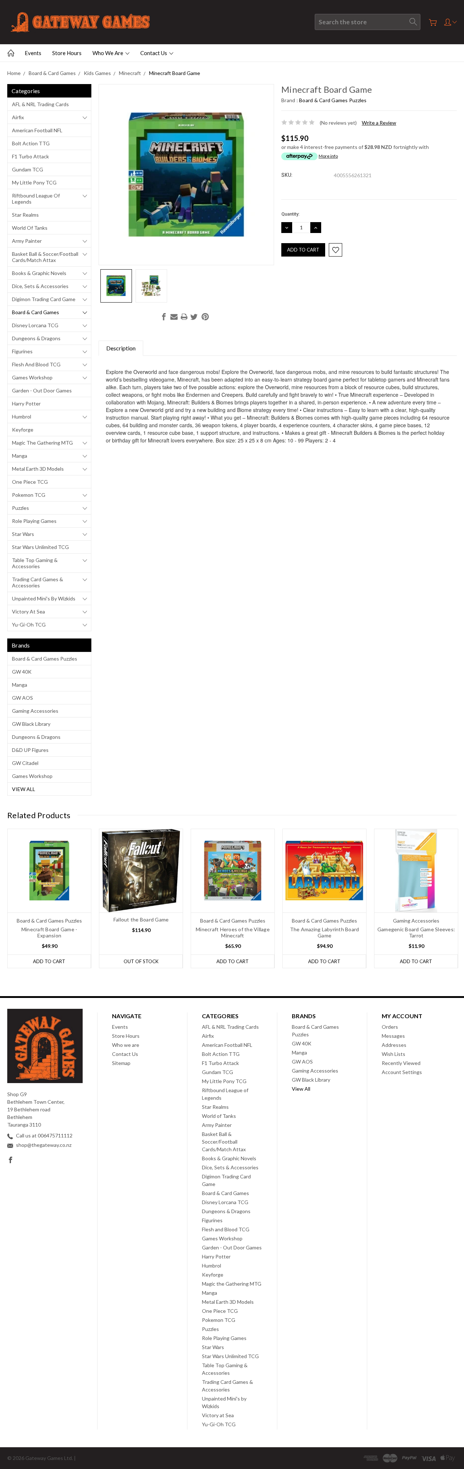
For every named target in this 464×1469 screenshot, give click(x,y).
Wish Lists (393, 1054)
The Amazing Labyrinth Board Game (324, 932)
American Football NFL (37, 130)
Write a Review (379, 123)
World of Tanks (29, 228)
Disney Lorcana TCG (35, 325)
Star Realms (25, 215)
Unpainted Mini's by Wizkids (43, 598)
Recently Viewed (401, 1063)
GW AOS (22, 698)
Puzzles (20, 508)
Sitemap (121, 1063)
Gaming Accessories (35, 711)
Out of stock (141, 961)
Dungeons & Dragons (36, 338)
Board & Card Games (35, 312)
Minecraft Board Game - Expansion (49, 932)
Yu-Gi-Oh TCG (29, 624)
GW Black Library (31, 724)
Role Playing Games (34, 521)
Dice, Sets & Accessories (40, 286)
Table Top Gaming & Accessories (35, 563)
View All (23, 789)
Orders (390, 1027)
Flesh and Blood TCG (36, 364)
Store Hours (67, 53)
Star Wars (23, 534)
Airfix (18, 117)
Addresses (394, 1045)
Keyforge (22, 429)
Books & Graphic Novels (39, 273)
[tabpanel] (49, 898)
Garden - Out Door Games (42, 390)
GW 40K (22, 672)
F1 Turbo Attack (30, 156)
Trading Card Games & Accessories (37, 582)
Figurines (22, 351)
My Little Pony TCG (34, 182)
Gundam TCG (27, 169)
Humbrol (21, 416)
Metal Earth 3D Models (38, 469)
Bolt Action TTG (31, 143)
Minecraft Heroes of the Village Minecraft (233, 932)
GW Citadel (25, 763)
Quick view (49, 887)
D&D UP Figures (30, 750)
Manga (19, 456)
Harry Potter (26, 403)
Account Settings (402, 1072)
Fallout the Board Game (141, 919)
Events (33, 53)
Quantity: (290, 214)
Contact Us (154, 53)
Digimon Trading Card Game (43, 299)
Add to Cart (49, 961)
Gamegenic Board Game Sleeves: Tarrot (416, 932)
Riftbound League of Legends (36, 198)
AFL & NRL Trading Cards (40, 104)
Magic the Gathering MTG (42, 443)
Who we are (108, 53)
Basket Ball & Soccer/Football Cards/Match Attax (45, 257)
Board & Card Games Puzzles (44, 659)
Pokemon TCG (28, 495)
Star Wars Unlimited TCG (40, 547)
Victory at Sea (28, 611)
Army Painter (27, 241)
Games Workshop (32, 377)
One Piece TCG (30, 482)
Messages (393, 1036)
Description (121, 348)
